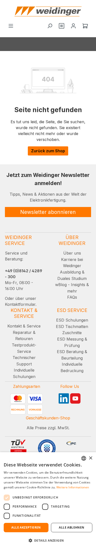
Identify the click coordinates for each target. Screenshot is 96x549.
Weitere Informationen (72, 487)
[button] (48, 540)
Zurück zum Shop (48, 150)
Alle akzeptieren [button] (26, 527)
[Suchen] (50, 26)
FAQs (72, 297)
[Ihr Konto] (73, 26)
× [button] (90, 458)
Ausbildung (70, 272)
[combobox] (83, 458)
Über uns (72, 253)
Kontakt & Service (24, 326)
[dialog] (48, 500)
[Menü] (11, 26)
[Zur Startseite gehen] (48, 11)
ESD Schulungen (72, 320)
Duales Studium (72, 278)
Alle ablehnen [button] (71, 527)
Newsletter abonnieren (48, 212)
